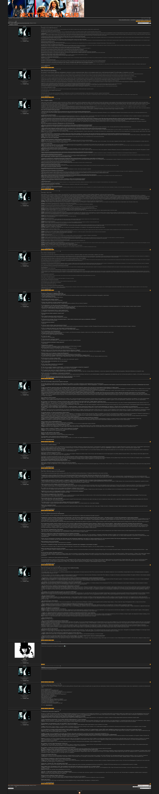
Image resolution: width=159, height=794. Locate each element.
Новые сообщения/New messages (124, 19)
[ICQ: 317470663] (53, 67)
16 (60, 26)
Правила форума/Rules (140, 19)
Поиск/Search (146, 19)
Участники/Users (133, 19)
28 (60, 665)
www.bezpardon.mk (50, 782)
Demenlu (24, 26)
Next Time (12, 785)
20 (60, 251)
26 (59, 566)
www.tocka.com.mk (50, 439)
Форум (9, 785)
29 (60, 683)
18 (59, 98)
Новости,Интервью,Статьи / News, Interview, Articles (21, 785)
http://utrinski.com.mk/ (50, 563)
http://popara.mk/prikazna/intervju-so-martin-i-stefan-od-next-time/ (59, 377)
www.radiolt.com (48, 187)
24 (59, 469)
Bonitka (16, 22)
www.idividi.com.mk (50, 466)
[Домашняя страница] (50, 67)
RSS (150, 19)
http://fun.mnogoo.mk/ (50, 509)
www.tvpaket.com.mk (49, 248)
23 (59, 443)
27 (60, 641)
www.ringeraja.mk (47, 65)
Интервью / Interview (33, 785)
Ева (24, 641)
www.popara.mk (49, 705)
